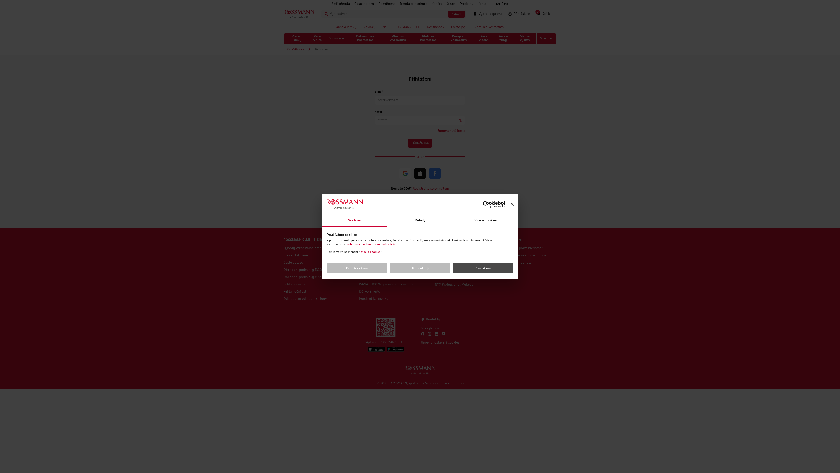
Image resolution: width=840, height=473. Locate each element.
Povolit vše (482, 268)
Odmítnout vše (357, 268)
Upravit (417, 268)
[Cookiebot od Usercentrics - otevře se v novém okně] (486, 204)
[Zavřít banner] (512, 204)
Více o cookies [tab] (485, 220)
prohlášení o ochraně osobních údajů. (371, 244)
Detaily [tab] (420, 220)
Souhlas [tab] (354, 220)
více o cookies (371, 252)
